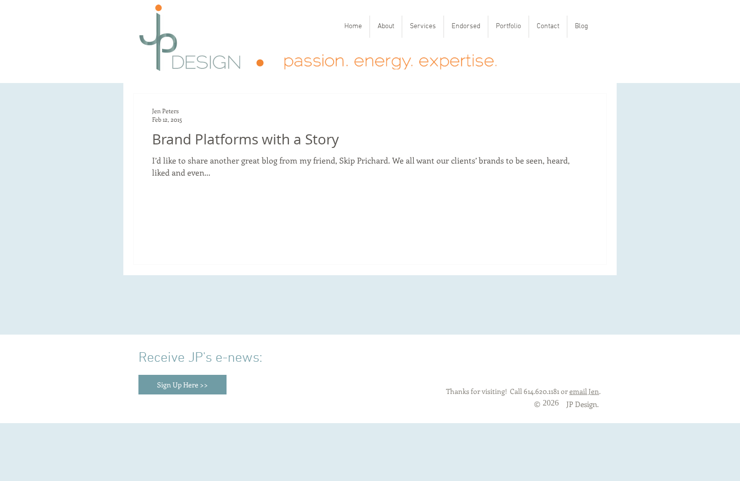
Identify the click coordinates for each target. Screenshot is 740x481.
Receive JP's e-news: (200, 358)
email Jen (584, 391)
